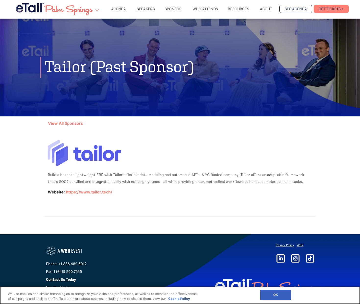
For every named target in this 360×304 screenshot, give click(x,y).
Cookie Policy (179, 299)
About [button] (266, 9)
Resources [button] (239, 9)
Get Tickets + (331, 9)
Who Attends (205, 9)
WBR (300, 245)
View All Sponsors (65, 123)
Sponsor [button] (174, 9)
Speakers (146, 9)
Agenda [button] (119, 9)
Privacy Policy (285, 245)
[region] (180, 295)
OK (275, 295)
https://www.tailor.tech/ (89, 192)
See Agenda (296, 9)
